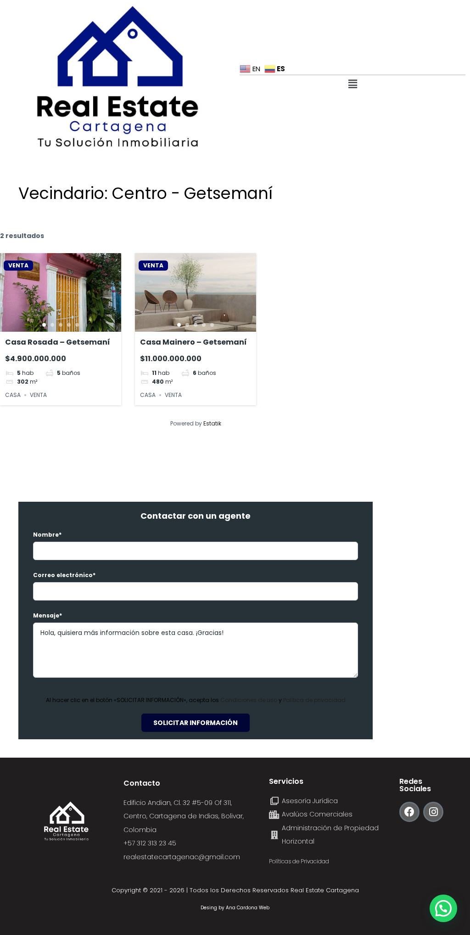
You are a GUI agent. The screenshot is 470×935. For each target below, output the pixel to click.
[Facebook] (409, 812)
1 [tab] (44, 325)
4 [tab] (69, 325)
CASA (13, 395)
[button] (352, 84)
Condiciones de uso (249, 700)
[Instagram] (433, 812)
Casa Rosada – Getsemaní (57, 342)
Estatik (212, 423)
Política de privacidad (314, 700)
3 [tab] (60, 325)
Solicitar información (195, 722)
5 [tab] (77, 325)
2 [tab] (52, 325)
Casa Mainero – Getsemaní (193, 342)
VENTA (18, 265)
